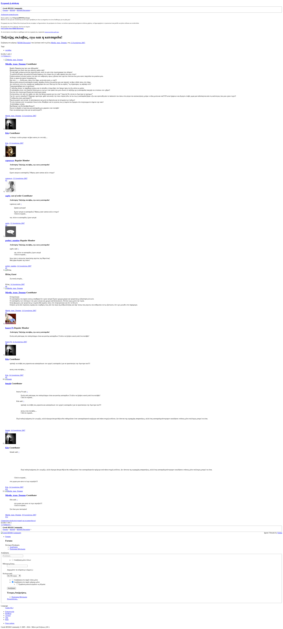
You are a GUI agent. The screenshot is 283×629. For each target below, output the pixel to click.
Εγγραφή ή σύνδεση (10, 3)
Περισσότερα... (12, 599)
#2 (6, 145)
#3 (6, 180)
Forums (8, 537)
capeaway (9, 160)
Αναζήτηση (14, 547)
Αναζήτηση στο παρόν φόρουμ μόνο (27, 582)
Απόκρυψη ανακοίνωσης (9, 14)
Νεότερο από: (7, 574)
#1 (6, 118)
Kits (7, 133)
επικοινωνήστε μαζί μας (52, 32)
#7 (6, 313)
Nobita (279, 533)
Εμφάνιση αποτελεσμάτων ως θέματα (31, 584)
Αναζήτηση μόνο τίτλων (22, 560)
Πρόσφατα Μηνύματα (17, 549)
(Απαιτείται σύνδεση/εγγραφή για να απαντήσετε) (18, 521)
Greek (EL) (9, 608)
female (8, 383)
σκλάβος (8, 50)
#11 (6, 489)
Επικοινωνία (9, 612)
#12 (6, 517)
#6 (6, 286)
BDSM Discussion (24, 43)
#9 (6, 377)
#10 (6, 432)
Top (6, 618)
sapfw (8, 196)
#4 (6, 225)
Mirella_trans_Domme (59, 43)
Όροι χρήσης (9, 623)
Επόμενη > (7, 56)
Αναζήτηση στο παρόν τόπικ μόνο (26, 580)
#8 (6, 344)
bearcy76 (9, 328)
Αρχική (8, 616)
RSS (7, 619)
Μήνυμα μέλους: (9, 564)
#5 (6, 268)
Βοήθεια (8, 614)
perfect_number (12, 240)
